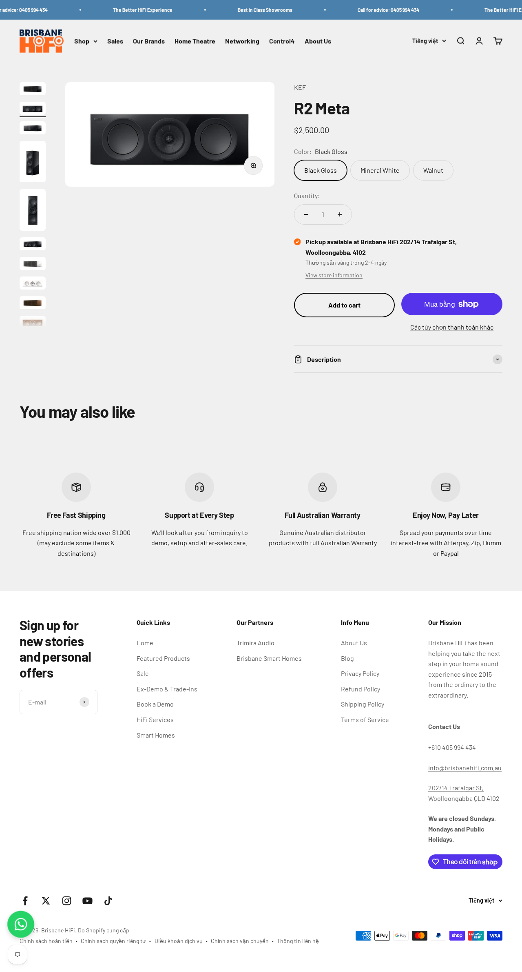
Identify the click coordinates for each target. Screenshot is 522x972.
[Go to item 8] (33, 284)
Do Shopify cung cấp (103, 930)
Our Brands (149, 41)
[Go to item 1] (33, 90)
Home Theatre (195, 41)
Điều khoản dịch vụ (178, 940)
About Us (318, 41)
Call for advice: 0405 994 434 (378, 10)
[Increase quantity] (340, 214)
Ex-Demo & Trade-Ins (167, 689)
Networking (242, 41)
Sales (115, 41)
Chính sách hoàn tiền (46, 940)
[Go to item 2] (33, 109)
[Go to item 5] (33, 211)
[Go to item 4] (33, 163)
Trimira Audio (255, 643)
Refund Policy (360, 689)
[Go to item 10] (33, 323)
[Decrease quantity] (306, 214)
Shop (81, 41)
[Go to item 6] (33, 245)
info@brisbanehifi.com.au (465, 767)
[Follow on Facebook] (25, 900)
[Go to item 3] (33, 129)
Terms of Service (365, 719)
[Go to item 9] (33, 304)
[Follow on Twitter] (45, 900)
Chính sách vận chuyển (240, 940)
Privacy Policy (360, 673)
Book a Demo (155, 704)
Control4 (282, 41)
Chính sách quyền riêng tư (113, 940)
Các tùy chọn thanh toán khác (451, 327)
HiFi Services (155, 719)
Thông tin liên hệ (298, 940)
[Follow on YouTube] (87, 900)
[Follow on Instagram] (66, 900)
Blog (347, 658)
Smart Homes (156, 735)
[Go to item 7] (33, 264)
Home (145, 643)
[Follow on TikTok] (108, 900)
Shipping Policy (362, 704)
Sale (143, 673)
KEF (300, 87)
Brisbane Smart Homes (269, 658)
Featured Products (163, 658)
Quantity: (307, 195)
